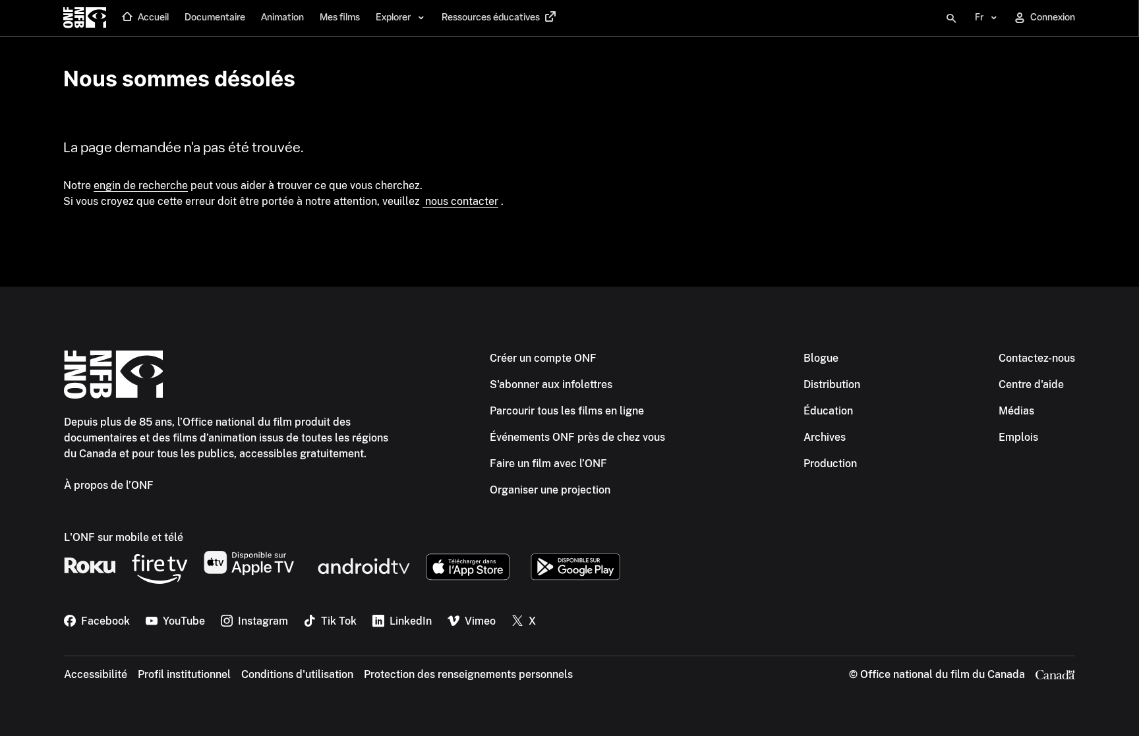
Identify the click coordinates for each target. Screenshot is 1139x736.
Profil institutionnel (184, 674)
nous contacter (460, 201)
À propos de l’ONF (109, 485)
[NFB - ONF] (84, 18)
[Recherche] (951, 18)
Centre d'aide (1031, 384)
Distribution (831, 384)
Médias (1016, 411)
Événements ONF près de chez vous (577, 437)
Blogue (820, 358)
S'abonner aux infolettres (551, 384)
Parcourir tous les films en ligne (567, 411)
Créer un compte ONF (543, 358)
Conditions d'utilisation (297, 674)
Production (830, 463)
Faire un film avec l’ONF (548, 463)
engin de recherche (141, 185)
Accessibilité (95, 674)
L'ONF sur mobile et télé (123, 537)
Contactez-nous (1037, 358)
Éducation (828, 411)
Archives (824, 437)
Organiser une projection (550, 490)
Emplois (1018, 437)
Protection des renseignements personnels (468, 674)
